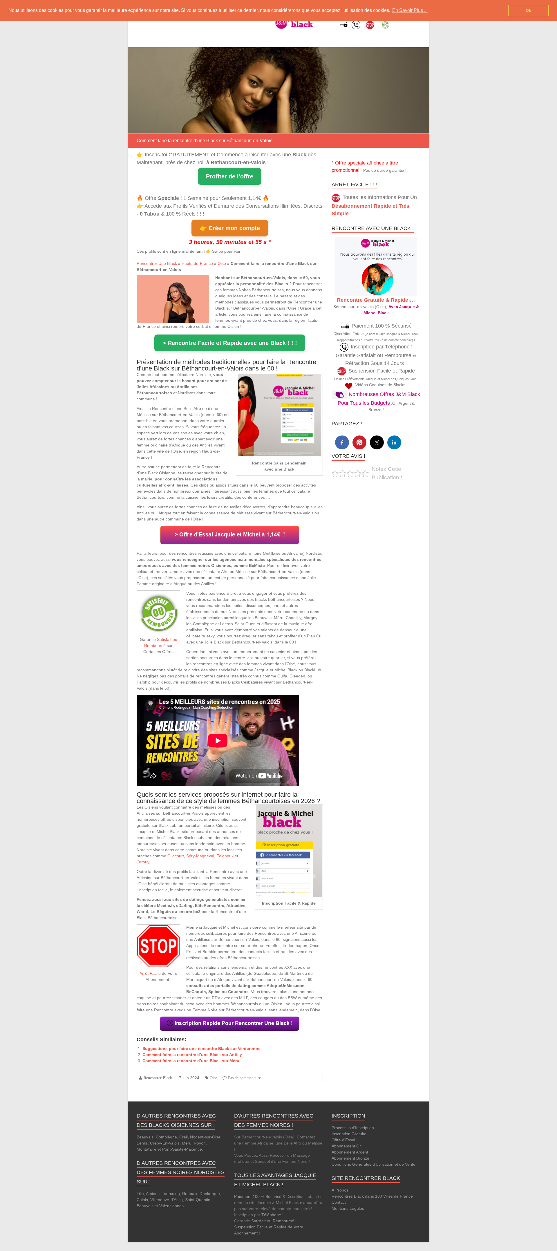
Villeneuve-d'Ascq (166, 1199)
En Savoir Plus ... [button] (410, 10)
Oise (222, 263)
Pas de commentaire (244, 1078)
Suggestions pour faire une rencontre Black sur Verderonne (201, 1048)
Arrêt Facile (150, 973)
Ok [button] (528, 10)
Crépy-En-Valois (165, 1143)
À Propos (340, 1190)
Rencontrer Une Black (157, 263)
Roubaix (189, 1193)
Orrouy (143, 862)
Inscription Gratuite (349, 1133)
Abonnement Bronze (350, 1158)
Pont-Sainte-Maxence (182, 1149)
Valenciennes (171, 1205)
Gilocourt (175, 856)
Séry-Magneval (200, 856)
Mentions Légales (348, 1208)
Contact (339, 1202)
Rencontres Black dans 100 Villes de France (372, 1196)
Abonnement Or (346, 1146)
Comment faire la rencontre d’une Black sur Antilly (192, 1054)
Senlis (142, 1143)
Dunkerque (210, 1193)
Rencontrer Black (158, 1078)
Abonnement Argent (350, 1152)
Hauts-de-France (197, 263)
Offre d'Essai (343, 1140)
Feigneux (225, 856)
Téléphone (271, 1214)
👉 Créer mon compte (230, 228)
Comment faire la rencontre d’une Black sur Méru (190, 1060)
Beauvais (145, 1137)
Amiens (153, 1193)
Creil (183, 1137)
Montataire (146, 1149)
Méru (186, 1143)
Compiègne (166, 1137)
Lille (140, 1193)
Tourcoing (171, 1193)
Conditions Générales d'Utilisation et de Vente (373, 1164)
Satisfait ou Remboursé (272, 1221)
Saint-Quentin (197, 1199)
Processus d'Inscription (353, 1127)
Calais (142, 1199)
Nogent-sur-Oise (205, 1137)
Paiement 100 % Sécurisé (257, 1196)
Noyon (200, 1143)
